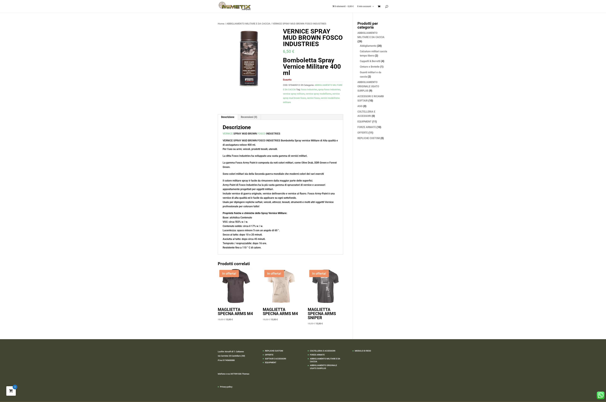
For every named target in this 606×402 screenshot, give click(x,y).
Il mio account (364, 6)
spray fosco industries (329, 89)
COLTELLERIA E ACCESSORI (322, 351)
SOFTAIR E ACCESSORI (275, 358)
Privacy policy (226, 387)
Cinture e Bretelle (370, 66)
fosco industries (309, 89)
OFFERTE (362, 132)
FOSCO (261, 133)
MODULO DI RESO (363, 351)
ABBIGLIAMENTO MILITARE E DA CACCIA (248, 23)
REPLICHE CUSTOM (368, 138)
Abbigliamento (368, 45)
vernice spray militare (294, 93)
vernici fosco (313, 98)
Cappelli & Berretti (370, 61)
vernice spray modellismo (318, 93)
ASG (359, 106)
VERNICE (228, 133)
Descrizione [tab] (227, 117)
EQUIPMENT (364, 121)
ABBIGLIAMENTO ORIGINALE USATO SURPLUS (368, 86)
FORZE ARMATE (366, 127)
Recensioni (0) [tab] (249, 117)
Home (221, 23)
